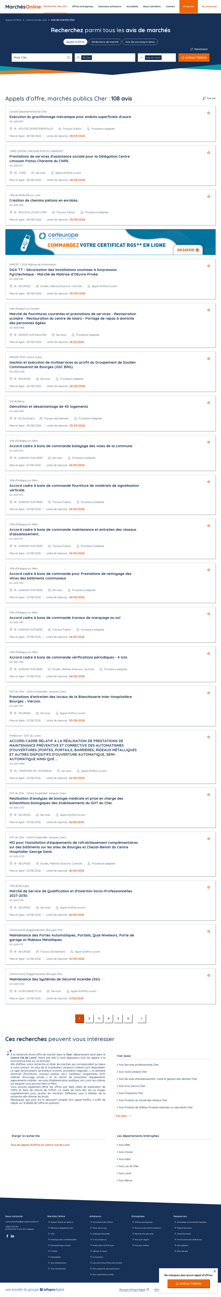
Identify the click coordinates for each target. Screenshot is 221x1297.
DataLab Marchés (101, 1233)
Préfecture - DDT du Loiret (25, 735)
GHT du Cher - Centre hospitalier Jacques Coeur (37, 691)
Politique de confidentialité (63, 1239)
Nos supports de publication (106, 1268)
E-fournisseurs (99, 1239)
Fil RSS (54, 1251)
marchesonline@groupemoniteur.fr (22, 1221)
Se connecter (209, 6)
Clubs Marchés (184, 1233)
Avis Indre (125, 1159)
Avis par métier (142, 1245)
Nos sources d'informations (148, 1228)
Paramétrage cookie (61, 1245)
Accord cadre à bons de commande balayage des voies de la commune (70, 446)
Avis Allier (124, 1144)
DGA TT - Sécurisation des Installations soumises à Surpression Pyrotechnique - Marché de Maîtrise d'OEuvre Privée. (63, 271)
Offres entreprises (82, 6)
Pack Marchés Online (103, 1222)
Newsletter (56, 1257)
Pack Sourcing (99, 1228)
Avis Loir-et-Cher (129, 1166)
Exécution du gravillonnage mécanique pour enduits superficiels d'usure (70, 116)
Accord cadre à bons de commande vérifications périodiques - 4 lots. (68, 657)
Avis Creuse (126, 1152)
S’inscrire (188, 6)
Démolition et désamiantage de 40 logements (48, 406)
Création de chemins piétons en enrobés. (43, 200)
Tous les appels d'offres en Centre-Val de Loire (40, 1144)
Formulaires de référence (189, 1239)
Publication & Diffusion (103, 1245)
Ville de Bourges (19, 885)
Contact (170, 6)
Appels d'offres (13, 19)
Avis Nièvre (125, 1180)
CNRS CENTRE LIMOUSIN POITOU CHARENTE (36, 151)
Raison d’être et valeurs (62, 1222)
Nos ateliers (182, 1245)
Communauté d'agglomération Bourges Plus (35, 930)
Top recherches (58, 1268)
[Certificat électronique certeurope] (110, 242)
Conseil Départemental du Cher (28, 111)
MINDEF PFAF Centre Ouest (25, 357)
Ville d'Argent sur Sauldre (24, 308)
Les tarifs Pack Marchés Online (107, 1263)
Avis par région (142, 1239)
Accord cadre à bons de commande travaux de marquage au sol (64, 617)
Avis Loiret (125, 1173)
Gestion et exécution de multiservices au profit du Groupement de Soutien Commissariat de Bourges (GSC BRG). (72, 364)
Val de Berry (16, 401)
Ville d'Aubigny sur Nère (23, 440)
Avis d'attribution (58, 1263)
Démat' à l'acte (100, 1251)
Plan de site (182, 1251)
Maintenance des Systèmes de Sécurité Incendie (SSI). (55, 979)
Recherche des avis (144, 1233)
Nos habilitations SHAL (103, 1274)
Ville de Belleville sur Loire (24, 195)
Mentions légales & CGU (62, 1228)
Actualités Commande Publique (192, 1222)
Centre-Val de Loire (36, 19)
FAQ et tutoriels (184, 1228)
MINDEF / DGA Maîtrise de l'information (32, 264)
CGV (53, 1233)
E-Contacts (98, 1257)
